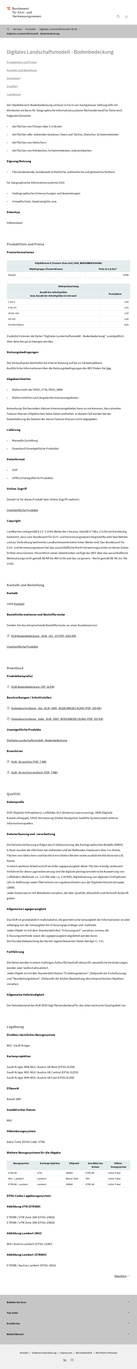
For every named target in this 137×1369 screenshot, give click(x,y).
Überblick (120, 1276)
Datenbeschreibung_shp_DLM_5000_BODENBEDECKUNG (56, 708)
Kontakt (19, 604)
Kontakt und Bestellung (22, 70)
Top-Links (12, 1312)
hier (108, 368)
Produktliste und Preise (21, 62)
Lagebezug (14, 94)
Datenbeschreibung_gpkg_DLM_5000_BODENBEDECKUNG (57, 719)
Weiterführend (15, 1334)
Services (17, 29)
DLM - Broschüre (29, 762)
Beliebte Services (16, 1302)
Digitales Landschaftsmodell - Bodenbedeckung (37, 740)
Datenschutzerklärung (44, 1352)
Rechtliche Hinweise (106, 1352)
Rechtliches (13, 1323)
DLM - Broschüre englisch (34, 772)
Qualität (12, 86)
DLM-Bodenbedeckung (32, 687)
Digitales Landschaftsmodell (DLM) (58, 29)
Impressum (66, 1352)
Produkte (31, 29)
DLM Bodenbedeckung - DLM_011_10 (43, 636)
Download (13, 78)
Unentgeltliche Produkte (22, 510)
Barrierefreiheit (84, 1352)
